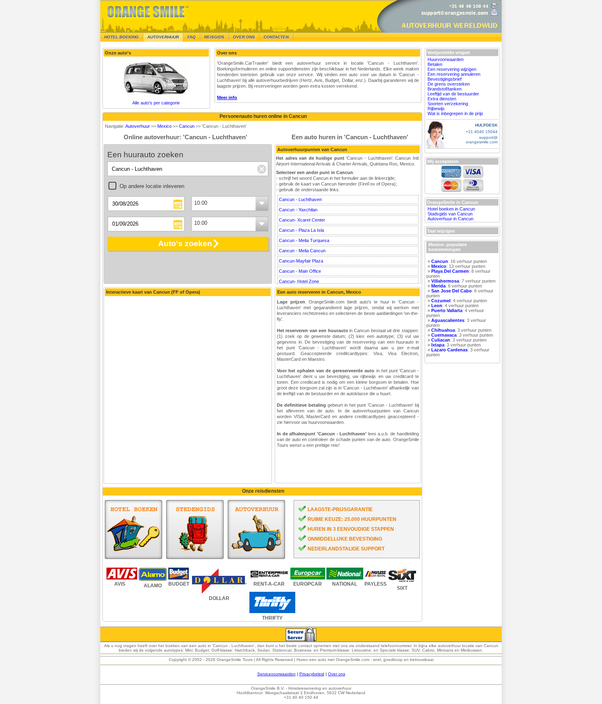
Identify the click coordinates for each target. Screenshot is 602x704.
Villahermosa (445, 280)
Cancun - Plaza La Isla (301, 230)
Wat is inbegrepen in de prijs (455, 113)
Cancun (187, 126)
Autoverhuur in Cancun (450, 218)
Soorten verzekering (448, 103)
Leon (436, 305)
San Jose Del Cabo (451, 290)
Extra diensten (442, 98)
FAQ (192, 37)
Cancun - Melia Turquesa (304, 240)
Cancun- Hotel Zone (299, 281)
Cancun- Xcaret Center (302, 219)
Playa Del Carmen (450, 271)
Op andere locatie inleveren (152, 186)
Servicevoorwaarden (276, 674)
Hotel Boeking (121, 37)
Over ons (336, 674)
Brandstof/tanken (445, 88)
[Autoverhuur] (256, 529)
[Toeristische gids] (195, 529)
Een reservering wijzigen (452, 69)
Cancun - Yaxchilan (298, 209)
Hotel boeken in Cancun (451, 208)
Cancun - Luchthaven (300, 199)
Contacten (276, 37)
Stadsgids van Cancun (450, 213)
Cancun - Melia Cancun (302, 250)
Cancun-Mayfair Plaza (301, 260)
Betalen (435, 64)
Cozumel (440, 300)
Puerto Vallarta (446, 310)
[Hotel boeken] (133, 529)
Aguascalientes (447, 320)
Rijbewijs (436, 108)
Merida (438, 285)
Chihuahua (443, 330)
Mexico (164, 126)
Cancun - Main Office (300, 271)
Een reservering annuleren (454, 74)
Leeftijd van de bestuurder (453, 93)
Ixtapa (437, 344)
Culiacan (440, 339)
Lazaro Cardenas (449, 349)
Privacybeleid (311, 674)
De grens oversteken (449, 83)
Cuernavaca (444, 335)
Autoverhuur (137, 126)
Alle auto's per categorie (156, 102)
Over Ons (244, 37)
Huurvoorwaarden (446, 59)
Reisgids (214, 37)
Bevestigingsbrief (445, 79)
